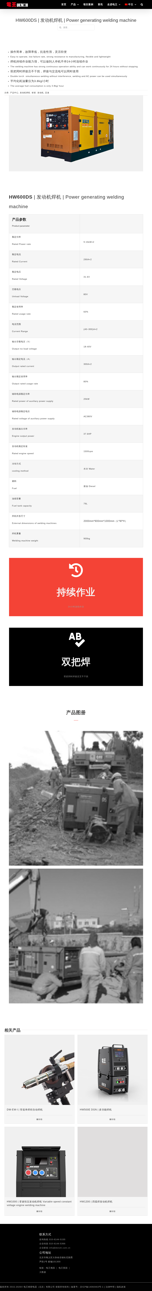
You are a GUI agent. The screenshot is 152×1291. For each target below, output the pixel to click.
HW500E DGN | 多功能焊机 (96, 1109)
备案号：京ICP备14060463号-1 (87, 1287)
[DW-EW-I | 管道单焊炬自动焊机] (39, 1070)
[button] (142, 4)
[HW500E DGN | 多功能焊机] (112, 1070)
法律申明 (110, 1287)
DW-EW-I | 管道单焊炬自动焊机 (25, 1109)
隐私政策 (121, 1287)
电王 (48, 1268)
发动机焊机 (25, 93)
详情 (40, 1119)
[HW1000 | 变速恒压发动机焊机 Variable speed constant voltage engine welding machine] (39, 1162)
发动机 (40, 93)
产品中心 (14, 93)
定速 (47, 93)
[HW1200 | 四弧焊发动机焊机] (112, 1162)
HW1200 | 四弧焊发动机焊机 (96, 1201)
